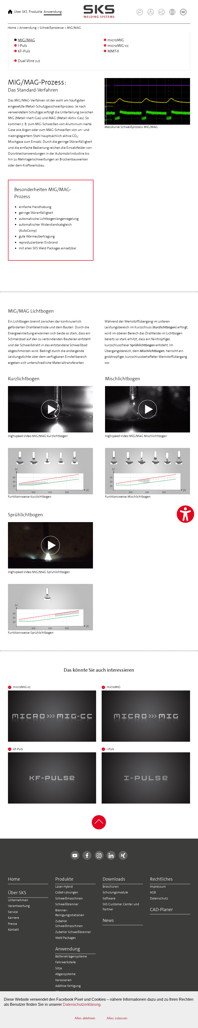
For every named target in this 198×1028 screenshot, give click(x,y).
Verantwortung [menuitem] (19, 906)
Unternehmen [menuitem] (18, 900)
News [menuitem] (108, 920)
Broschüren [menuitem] (111, 886)
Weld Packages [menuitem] (65, 938)
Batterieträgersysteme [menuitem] (71, 956)
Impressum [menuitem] (158, 886)
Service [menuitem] (13, 912)
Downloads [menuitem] (114, 879)
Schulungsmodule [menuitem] (115, 892)
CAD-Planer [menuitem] (161, 910)
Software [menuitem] (109, 898)
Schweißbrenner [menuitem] (66, 904)
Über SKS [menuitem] (20, 11)
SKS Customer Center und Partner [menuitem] (121, 906)
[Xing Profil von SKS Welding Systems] (123, 855)
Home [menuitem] (10, 11)
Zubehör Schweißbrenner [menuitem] (73, 932)
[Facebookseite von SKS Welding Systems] (87, 855)
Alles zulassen (117, 1018)
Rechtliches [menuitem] (161, 879)
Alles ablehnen (85, 1018)
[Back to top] (99, 828)
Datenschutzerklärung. (82, 1004)
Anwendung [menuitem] (53, 11)
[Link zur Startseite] (99, 11)
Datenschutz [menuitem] (159, 898)
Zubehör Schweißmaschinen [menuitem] (69, 923)
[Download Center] (149, 14)
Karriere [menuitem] (13, 918)
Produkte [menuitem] (35, 11)
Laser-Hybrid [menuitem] (64, 886)
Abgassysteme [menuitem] (65, 974)
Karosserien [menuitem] (63, 980)
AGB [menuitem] (153, 892)
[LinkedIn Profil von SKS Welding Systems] (110, 855)
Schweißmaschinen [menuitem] (69, 898)
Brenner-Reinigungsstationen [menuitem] (69, 912)
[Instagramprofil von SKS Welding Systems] (99, 855)
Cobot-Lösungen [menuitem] (66, 892)
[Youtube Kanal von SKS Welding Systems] (75, 855)
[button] (140, 12)
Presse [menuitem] (12, 924)
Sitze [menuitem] (58, 968)
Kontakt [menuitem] (13, 929)
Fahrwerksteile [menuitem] (65, 962)
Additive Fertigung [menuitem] (68, 986)
